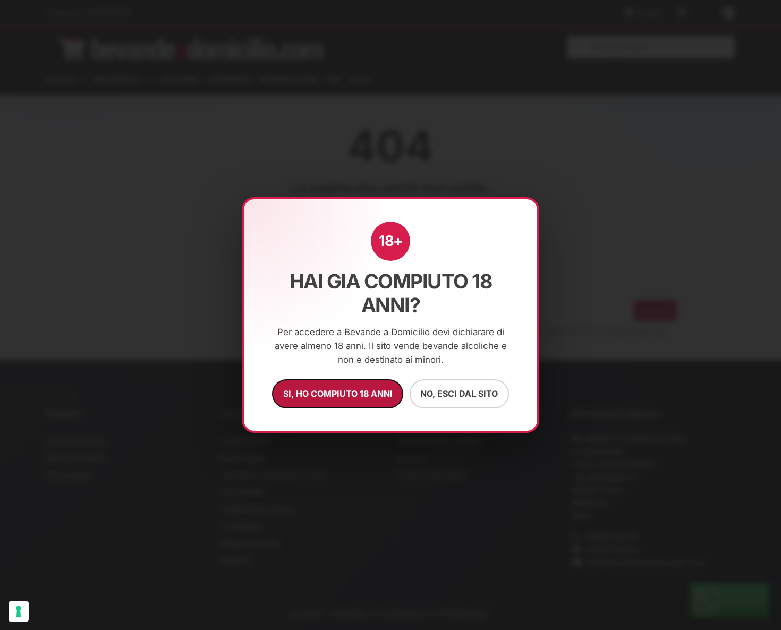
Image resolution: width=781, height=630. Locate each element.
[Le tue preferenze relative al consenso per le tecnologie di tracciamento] (19, 611)
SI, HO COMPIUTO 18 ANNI (338, 393)
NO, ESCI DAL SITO (459, 393)
